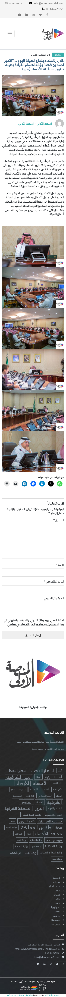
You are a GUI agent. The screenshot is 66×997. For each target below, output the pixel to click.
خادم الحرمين (26, 821)
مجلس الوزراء (11, 827)
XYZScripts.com (52, 995)
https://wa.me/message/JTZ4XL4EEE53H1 (37, 949)
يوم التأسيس (57, 858)
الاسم (60, 565)
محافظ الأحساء (48, 833)
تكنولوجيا (55, 907)
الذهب (30, 795)
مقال (28, 834)
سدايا (13, 821)
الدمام (59, 796)
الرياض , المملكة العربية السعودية (44, 945)
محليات (57, 55)
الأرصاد (22, 783)
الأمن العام (57, 789)
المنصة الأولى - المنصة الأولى (35, 123)
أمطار (38, 777)
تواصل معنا (55, 924)
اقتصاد (57, 895)
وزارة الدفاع (36, 846)
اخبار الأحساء (57, 783)
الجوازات (22, 789)
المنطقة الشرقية (17, 808)
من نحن (56, 916)
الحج (13, 789)
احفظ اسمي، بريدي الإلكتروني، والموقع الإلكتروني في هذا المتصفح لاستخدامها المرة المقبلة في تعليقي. (34, 622)
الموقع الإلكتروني (54, 598)
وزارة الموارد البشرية (51, 852)
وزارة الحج (21, 840)
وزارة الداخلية (53, 846)
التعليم (34, 789)
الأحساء (40, 783)
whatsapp (15, 3)
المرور (39, 808)
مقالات (18, 833)
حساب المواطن (50, 821)
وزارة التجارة (36, 840)
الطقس (26, 802)
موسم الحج (54, 840)
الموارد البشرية (53, 814)
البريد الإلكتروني (54, 581)
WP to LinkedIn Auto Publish (20, 995)
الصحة (39, 802)
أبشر (60, 770)
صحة (58, 827)
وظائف (30, 852)
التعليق (58, 520)
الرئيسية (56, 878)
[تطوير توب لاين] (33, 987)
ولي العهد (15, 852)
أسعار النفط (18, 770)
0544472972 (54, 8)
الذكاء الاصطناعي (45, 796)
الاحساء (45, 789)
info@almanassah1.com (48, 3)
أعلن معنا (55, 920)
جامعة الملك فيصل (31, 814)
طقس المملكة (36, 827)
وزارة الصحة (21, 846)
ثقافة (57, 903)
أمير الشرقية (19, 777)
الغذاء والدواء (55, 808)
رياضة (57, 899)
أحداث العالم (54, 886)
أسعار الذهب (42, 770)
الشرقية (54, 802)
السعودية (17, 796)
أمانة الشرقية (53, 777)
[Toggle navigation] (10, 33)
